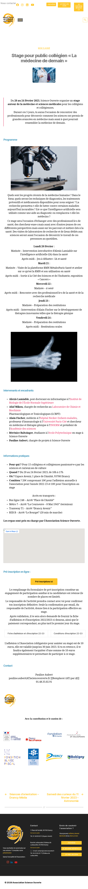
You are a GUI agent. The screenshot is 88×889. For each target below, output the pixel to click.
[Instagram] (23, 5)
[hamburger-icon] (20, 20)
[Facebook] (18, 5)
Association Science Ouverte (26, 882)
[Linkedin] (11, 861)
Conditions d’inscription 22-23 (68, 633)
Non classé (44, 48)
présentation (7, 853)
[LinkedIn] (27, 5)
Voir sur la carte (34, 833)
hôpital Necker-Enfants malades (58, 418)
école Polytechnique (60, 432)
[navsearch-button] (85, 20)
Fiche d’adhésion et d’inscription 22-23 (26, 633)
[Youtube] (32, 5)
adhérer (71, 833)
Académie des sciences (23, 428)
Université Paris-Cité (55, 421)
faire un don (74, 836)
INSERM (55, 425)
